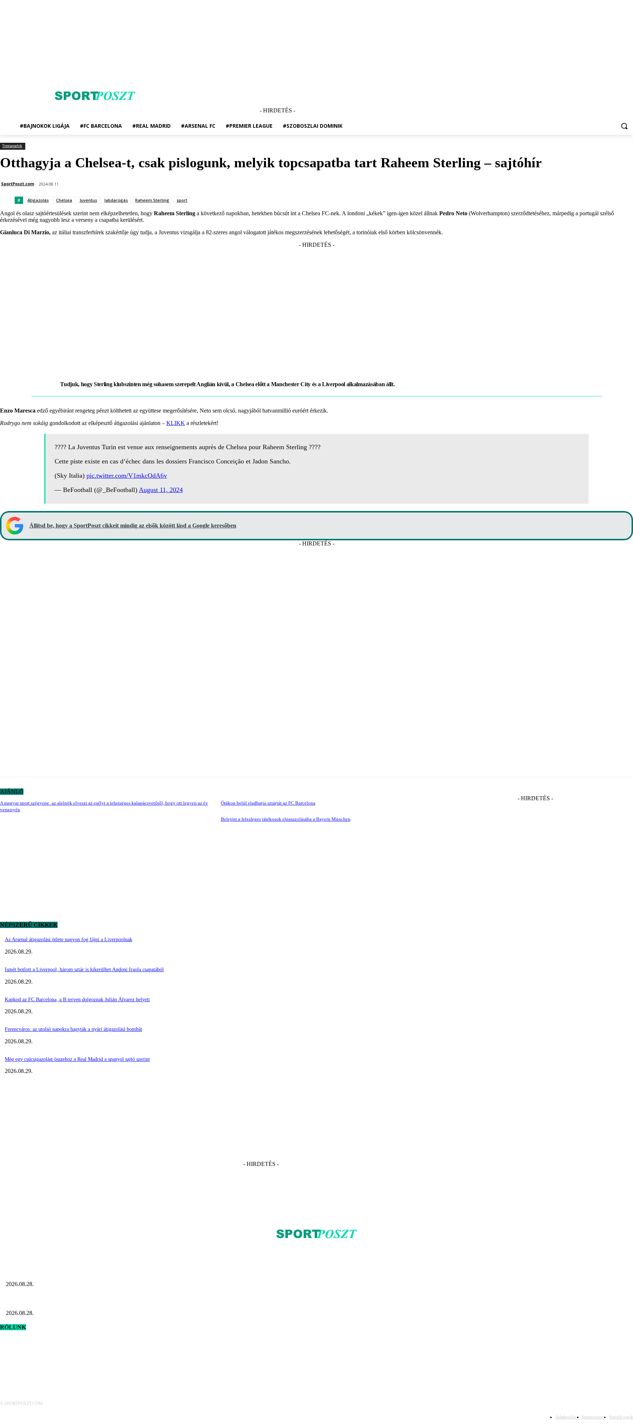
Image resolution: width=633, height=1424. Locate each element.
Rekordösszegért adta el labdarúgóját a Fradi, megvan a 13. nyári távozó (81, 1272)
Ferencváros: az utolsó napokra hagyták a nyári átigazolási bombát (73, 1029)
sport (182, 200)
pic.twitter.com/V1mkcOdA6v (126, 475)
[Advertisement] (430, 95)
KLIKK (175, 423)
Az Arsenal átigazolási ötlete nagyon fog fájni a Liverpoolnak (68, 939)
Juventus (88, 200)
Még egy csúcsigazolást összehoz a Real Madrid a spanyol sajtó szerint (77, 1059)
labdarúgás (116, 200)
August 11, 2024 (161, 489)
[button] (624, 126)
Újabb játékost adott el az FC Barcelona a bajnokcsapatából (67, 1301)
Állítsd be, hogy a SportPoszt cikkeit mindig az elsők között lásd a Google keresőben (132, 525)
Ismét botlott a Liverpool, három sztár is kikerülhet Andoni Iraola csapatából (84, 969)
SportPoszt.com (17, 183)
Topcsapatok (12, 145)
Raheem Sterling (152, 200)
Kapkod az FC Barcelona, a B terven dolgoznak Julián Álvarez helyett (77, 999)
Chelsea (64, 200)
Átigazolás (38, 200)
